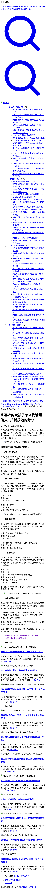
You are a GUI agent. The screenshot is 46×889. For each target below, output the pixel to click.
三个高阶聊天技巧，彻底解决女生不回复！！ (21, 670)
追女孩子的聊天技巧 (12, 6)
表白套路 (8, 883)
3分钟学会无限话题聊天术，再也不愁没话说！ (22, 652)
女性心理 (4, 404)
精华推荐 (4, 401)
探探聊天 (29, 401)
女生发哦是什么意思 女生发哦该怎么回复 (28, 376)
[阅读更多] (7, 661)
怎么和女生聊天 (27, 6)
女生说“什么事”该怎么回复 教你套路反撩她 (20, 781)
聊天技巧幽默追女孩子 (14, 406)
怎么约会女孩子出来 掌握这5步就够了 (26, 374)
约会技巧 (11, 404)
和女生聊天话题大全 (16, 246)
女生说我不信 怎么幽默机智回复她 (25, 238)
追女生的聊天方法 (24, 9)
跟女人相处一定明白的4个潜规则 (24, 181)
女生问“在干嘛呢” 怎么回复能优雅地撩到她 (28, 207)
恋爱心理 (18, 404)
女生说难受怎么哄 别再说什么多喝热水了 (28, 199)
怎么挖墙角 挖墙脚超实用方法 (23, 135)
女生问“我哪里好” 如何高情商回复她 (17, 799)
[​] (23, 56)
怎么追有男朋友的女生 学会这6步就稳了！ (28, 140)
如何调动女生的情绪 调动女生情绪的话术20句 (21, 840)
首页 (2, 6)
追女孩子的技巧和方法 (31, 404)
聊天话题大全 (20, 401)
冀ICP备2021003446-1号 (29, 887)
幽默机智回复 (38, 401)
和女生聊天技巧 (11, 9)
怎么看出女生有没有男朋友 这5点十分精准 (28, 138)
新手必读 (11, 401)
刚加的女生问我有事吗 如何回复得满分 (27, 210)
